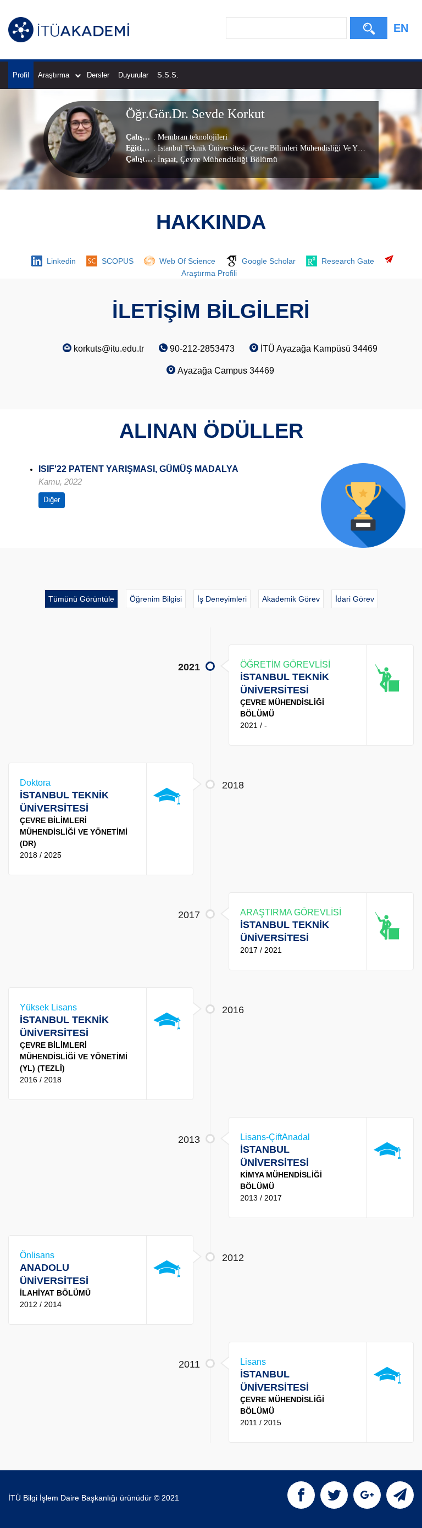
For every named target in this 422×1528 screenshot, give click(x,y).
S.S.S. (168, 75)
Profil (21, 75)
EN (400, 28)
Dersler (98, 75)
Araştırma (53, 75)
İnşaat (167, 159)
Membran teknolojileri (192, 137)
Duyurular (133, 75)
